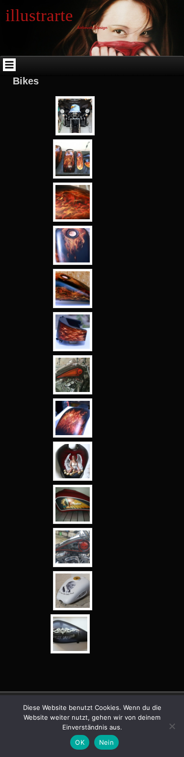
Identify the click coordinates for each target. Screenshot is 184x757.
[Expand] (9, 64)
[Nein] (172, 726)
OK (79, 742)
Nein (106, 742)
